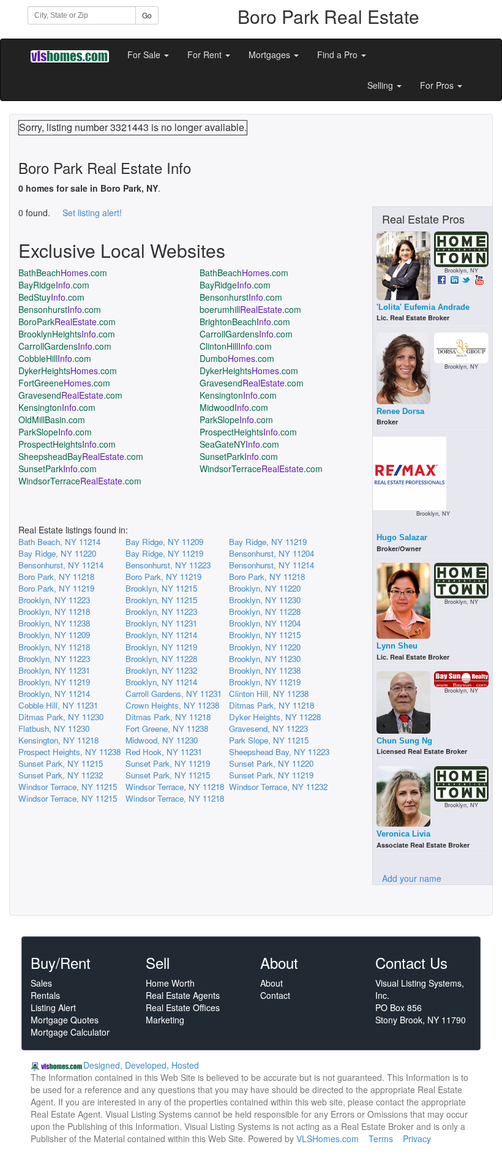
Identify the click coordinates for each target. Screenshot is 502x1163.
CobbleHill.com (54, 358)
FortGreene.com (64, 383)
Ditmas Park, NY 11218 (271, 705)
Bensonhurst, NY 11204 (271, 553)
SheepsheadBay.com (80, 456)
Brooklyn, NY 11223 (54, 600)
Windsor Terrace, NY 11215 (67, 786)
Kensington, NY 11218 (58, 740)
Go (147, 15)
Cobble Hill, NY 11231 (58, 705)
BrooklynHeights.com (66, 334)
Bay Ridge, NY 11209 (164, 542)
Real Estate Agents (183, 995)
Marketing (165, 1020)
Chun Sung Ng (404, 740)
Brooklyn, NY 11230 (265, 600)
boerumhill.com (250, 309)
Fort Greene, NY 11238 (167, 728)
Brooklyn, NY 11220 (265, 588)
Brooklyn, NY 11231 (161, 623)
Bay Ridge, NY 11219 (268, 542)
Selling (381, 85)
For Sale (145, 54)
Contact (275, 995)
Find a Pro (338, 54)
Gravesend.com (252, 383)
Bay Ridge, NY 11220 (57, 553)
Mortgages (271, 54)
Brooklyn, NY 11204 (265, 623)
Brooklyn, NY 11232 (161, 670)
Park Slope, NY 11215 (269, 740)
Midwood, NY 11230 (162, 740)
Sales (41, 983)
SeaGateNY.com (239, 444)
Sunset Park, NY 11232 (60, 775)
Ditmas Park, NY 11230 (60, 717)
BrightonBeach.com (245, 321)
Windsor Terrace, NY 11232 (278, 786)
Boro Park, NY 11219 (163, 576)
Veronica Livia (403, 833)
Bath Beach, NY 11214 (59, 542)
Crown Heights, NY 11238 (172, 705)
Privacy (417, 1138)
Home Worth (170, 983)
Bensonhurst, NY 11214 (60, 565)
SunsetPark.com (239, 456)
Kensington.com (238, 395)
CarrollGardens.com (246, 334)
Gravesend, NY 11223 (268, 728)
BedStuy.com (51, 297)
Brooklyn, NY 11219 (161, 647)
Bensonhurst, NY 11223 (168, 565)
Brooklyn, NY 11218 (54, 611)
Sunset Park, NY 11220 (271, 763)
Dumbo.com (237, 358)
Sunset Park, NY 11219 (168, 763)
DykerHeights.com (67, 370)
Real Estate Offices (183, 1007)
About (271, 983)
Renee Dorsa (400, 411)
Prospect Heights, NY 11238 (69, 752)
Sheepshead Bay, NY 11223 (279, 752)
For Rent (205, 54)
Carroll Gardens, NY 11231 (174, 693)
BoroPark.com (67, 321)
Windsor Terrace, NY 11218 (175, 786)
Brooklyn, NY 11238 (54, 623)
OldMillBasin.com (51, 419)
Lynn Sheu (397, 645)
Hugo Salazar (401, 537)
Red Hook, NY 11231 (164, 752)
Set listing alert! (92, 212)
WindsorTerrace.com (261, 468)
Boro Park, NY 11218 (56, 576)
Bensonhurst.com (241, 297)
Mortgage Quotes (65, 1020)
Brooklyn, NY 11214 (161, 635)
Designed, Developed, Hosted (141, 1065)
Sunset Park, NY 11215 (60, 763)
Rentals (45, 995)
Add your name (411, 878)
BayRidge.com (53, 285)
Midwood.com (234, 407)
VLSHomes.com (327, 1138)
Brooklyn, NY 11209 (54, 635)
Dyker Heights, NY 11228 (275, 717)
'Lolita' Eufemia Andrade (423, 307)
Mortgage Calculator (70, 1032)
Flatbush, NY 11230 (53, 728)
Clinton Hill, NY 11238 (269, 693)
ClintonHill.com (236, 346)
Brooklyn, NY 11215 (161, 588)
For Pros (438, 85)
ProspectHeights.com (248, 432)
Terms (381, 1138)
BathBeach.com (62, 272)
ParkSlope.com (236, 419)
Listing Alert (53, 1007)
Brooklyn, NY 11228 (265, 611)
